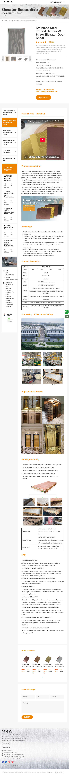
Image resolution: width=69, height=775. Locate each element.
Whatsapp (9, 321)
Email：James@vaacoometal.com (46, 91)
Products (11, 20)
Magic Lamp (50, 772)
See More (6, 743)
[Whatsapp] (67, 312)
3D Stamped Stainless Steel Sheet (7, 132)
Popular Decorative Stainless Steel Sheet (9, 112)
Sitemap (39, 772)
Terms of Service (16, 765)
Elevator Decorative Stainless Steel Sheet (25, 20)
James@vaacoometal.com (13, 279)
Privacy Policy (6, 765)
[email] (67, 316)
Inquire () (58, 2)
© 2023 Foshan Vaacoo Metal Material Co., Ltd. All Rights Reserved (19, 772)
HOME (5, 20)
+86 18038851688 (8, 750)
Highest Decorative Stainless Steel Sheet (9, 142)
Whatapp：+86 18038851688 (45, 89)
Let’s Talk (59, 772)
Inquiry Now (45, 97)
